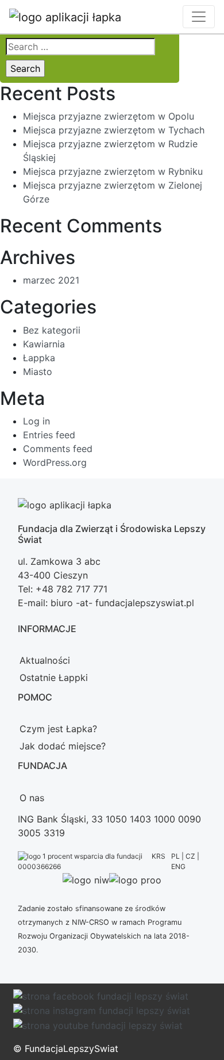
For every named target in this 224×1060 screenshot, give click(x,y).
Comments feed (57, 448)
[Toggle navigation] (199, 16)
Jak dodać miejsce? (63, 746)
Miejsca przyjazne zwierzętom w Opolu (108, 116)
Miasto (37, 371)
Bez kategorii (51, 330)
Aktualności (45, 660)
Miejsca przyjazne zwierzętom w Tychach (113, 130)
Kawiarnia (44, 344)
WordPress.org (55, 462)
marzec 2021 (51, 280)
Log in (36, 421)
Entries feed (49, 435)
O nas (32, 797)
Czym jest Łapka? (58, 728)
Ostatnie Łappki (54, 677)
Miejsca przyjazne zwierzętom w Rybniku (113, 171)
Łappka (39, 357)
